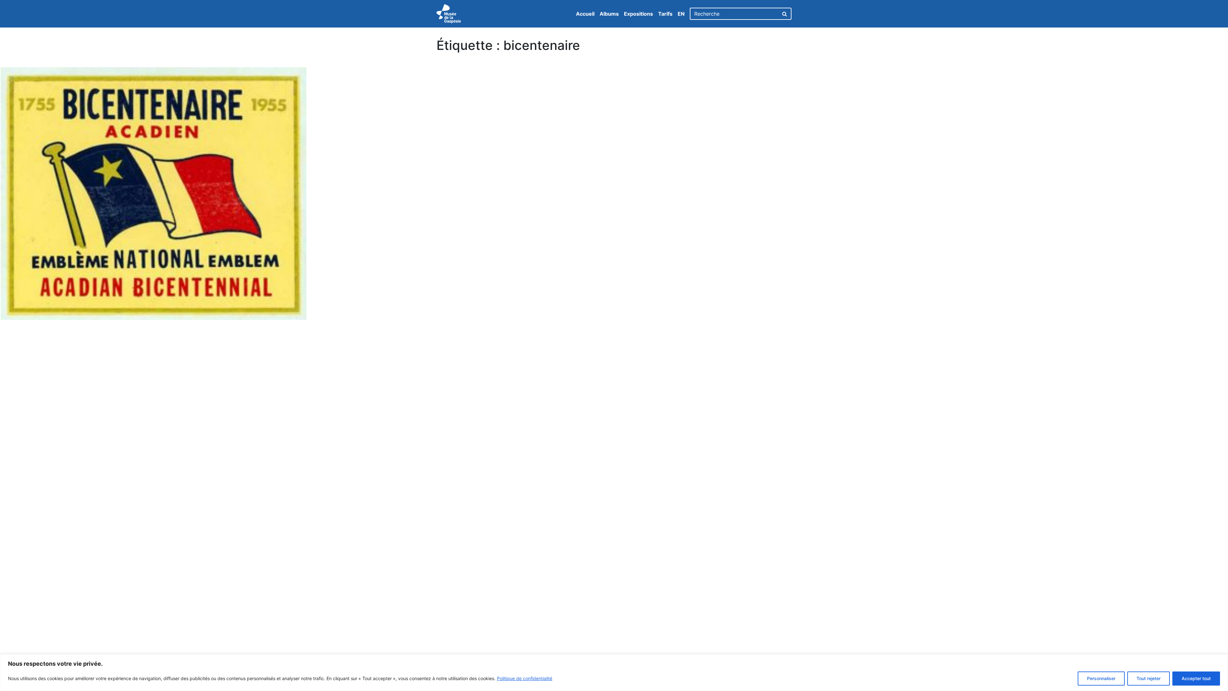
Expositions (638, 14)
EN (681, 14)
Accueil (585, 14)
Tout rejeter (1149, 678)
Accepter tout (1196, 678)
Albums (609, 14)
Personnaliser (1101, 678)
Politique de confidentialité (524, 678)
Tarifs (665, 14)
